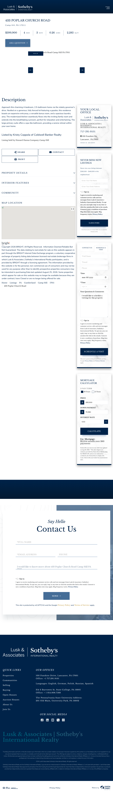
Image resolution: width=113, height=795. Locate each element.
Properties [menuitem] (8, 676)
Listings (13, 283)
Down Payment (88, 408)
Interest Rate (87, 417)
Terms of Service (100, 361)
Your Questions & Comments (92, 292)
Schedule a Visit (101, 249)
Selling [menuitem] (6, 685)
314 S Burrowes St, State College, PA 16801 (58, 690)
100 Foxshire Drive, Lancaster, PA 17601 (57, 676)
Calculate (94, 431)
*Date (82, 273)
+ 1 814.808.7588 (52, 693)
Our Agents (91, 143)
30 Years (87, 392)
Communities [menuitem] (10, 680)
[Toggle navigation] (107, 8)
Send (55, 596)
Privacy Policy (98, 214)
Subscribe (94, 223)
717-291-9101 (87, 131)
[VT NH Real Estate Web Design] (101, 788)
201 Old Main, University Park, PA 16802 (57, 701)
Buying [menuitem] (6, 690)
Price (83, 398)
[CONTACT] (17, 43)
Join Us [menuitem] (6, 709)
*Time (83, 282)
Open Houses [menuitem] (10, 695)
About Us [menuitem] (7, 705)
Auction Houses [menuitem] (11, 700)
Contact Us (83, 143)
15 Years (98, 392)
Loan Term (86, 388)
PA (20, 283)
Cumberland (30, 283)
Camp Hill (42, 283)
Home (4, 283)
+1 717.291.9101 (51, 678)
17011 (52, 283)
